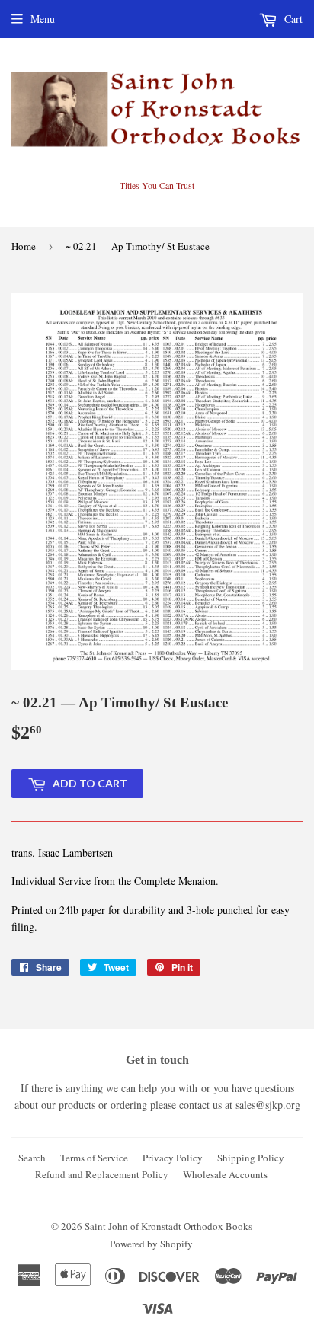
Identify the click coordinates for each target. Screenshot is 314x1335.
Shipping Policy (250, 1157)
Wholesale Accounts (225, 1174)
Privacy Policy (173, 1157)
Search (32, 1157)
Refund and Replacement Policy (101, 1174)
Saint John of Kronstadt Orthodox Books (168, 1226)
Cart (292, 18)
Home (23, 246)
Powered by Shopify (151, 1243)
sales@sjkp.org (268, 1104)
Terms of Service (94, 1157)
